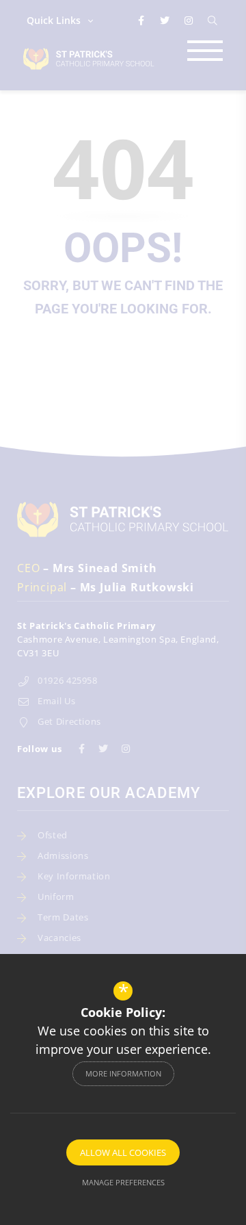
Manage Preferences (123, 1182)
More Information (123, 1073)
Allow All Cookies (123, 1152)
